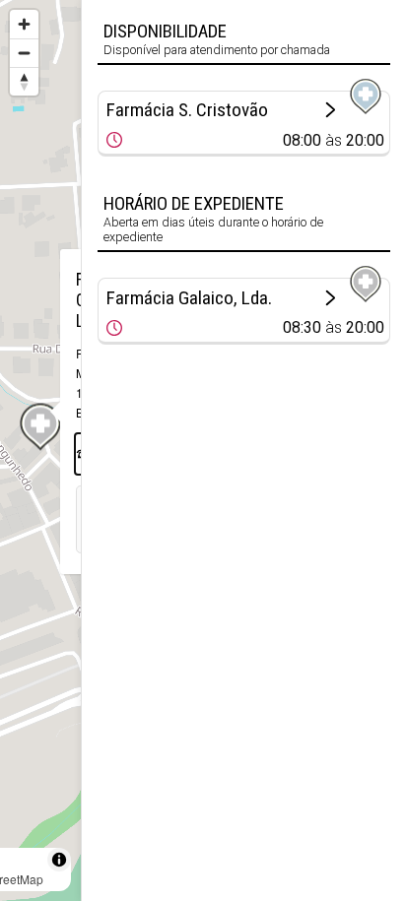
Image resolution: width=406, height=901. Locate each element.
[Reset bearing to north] (24, 81)
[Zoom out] (24, 52)
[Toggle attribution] (59, 859)
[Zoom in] (24, 24)
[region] (40, 450)
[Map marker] (40, 427)
